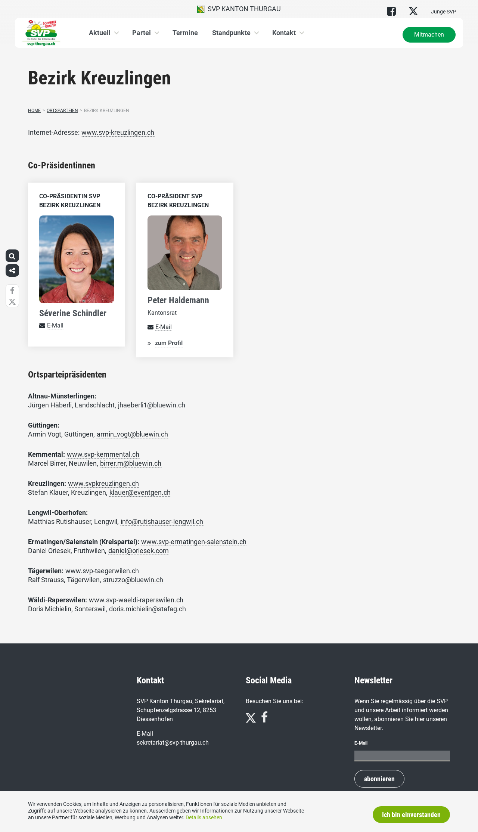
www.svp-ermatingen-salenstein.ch (193, 542)
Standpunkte (231, 33)
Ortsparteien (62, 110)
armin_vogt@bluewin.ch (132, 434)
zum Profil (169, 343)
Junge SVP (443, 12)
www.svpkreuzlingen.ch (103, 483)
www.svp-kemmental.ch (103, 454)
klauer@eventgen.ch (140, 492)
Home (34, 110)
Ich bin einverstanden (411, 815)
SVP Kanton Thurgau (243, 9)
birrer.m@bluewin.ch (130, 463)
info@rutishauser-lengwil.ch (162, 521)
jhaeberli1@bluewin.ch (151, 405)
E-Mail (55, 325)
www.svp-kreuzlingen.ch (117, 132)
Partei (141, 33)
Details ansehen (204, 817)
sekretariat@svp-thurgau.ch (173, 742)
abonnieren (379, 779)
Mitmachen (429, 34)
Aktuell (100, 33)
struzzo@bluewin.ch (133, 580)
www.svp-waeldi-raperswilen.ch (136, 600)
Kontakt (284, 33)
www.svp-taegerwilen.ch (102, 571)
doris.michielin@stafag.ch (147, 609)
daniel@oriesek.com (138, 551)
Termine (185, 33)
